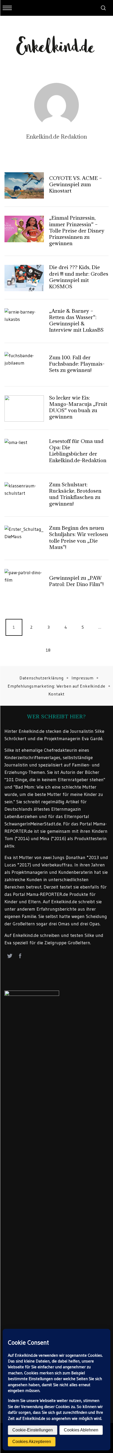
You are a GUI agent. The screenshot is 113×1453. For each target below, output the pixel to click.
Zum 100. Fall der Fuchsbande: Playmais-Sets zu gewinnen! (77, 363)
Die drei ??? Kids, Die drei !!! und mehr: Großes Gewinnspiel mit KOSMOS (78, 277)
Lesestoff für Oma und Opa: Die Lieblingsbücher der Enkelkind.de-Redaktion (77, 450)
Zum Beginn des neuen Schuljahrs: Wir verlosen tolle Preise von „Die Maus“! (78, 537)
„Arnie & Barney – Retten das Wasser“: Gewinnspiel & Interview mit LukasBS (76, 320)
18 (48, 650)
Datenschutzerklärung (41, 677)
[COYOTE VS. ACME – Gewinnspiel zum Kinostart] (24, 185)
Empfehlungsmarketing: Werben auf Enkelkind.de (56, 686)
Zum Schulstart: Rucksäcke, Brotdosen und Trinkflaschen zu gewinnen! (75, 494)
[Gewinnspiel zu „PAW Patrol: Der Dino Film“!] (24, 582)
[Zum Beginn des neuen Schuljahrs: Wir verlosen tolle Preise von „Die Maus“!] (24, 539)
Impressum (82, 677)
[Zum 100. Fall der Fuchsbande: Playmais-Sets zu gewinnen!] (24, 365)
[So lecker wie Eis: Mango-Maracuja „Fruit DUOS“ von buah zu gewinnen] (24, 408)
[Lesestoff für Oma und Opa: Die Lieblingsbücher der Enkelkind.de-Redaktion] (24, 452)
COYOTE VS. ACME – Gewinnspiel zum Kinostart (75, 184)
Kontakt (56, 694)
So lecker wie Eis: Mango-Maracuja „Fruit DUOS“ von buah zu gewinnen (78, 407)
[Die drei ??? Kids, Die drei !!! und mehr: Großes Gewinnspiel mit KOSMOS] (24, 278)
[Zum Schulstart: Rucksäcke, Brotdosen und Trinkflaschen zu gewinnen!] (24, 495)
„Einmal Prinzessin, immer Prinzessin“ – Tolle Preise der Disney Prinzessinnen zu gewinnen (76, 230)
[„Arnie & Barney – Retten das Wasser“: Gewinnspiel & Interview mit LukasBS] (24, 321)
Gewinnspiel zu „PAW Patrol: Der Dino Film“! (76, 580)
